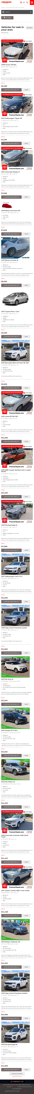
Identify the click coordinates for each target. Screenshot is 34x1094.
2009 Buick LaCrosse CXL (10, 210)
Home (3, 7)
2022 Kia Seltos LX (8, 782)
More (3, 83)
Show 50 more (17, 1076)
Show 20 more (17, 1074)
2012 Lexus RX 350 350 (9, 416)
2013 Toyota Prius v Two (10, 311)
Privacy (22, 1091)
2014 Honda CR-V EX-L (9, 730)
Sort (30, 28)
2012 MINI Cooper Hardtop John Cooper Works (16, 470)
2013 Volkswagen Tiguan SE (11, 118)
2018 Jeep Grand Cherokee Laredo (14, 628)
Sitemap (27, 1091)
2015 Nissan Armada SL (9, 260)
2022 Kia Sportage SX (9, 1044)
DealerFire (4, 1086)
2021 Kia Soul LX (7, 679)
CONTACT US (18, 1081)
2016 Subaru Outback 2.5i (10, 942)
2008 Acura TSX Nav (8, 65)
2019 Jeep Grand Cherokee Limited (14, 993)
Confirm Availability (11, 90)
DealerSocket (15, 1086)
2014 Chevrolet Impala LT (10, 172)
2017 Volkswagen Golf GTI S (11, 576)
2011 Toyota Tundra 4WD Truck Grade (15, 890)
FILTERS (8, 17)
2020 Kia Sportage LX (9, 525)
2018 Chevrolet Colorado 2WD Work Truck (14, 836)
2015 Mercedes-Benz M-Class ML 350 (15, 363)
